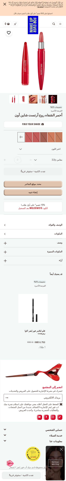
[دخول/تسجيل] (15, 24)
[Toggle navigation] (60, 24)
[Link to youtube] (39, 417)
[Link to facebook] (46, 417)
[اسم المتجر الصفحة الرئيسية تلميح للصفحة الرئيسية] (33, 25)
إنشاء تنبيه (33, 192)
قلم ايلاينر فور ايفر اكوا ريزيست (35, 332)
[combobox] (48, 160)
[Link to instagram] (53, 417)
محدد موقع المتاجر (33, 184)
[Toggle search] (53, 24)
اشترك (8, 398)
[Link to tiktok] (59, 417)
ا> (40, 7)
